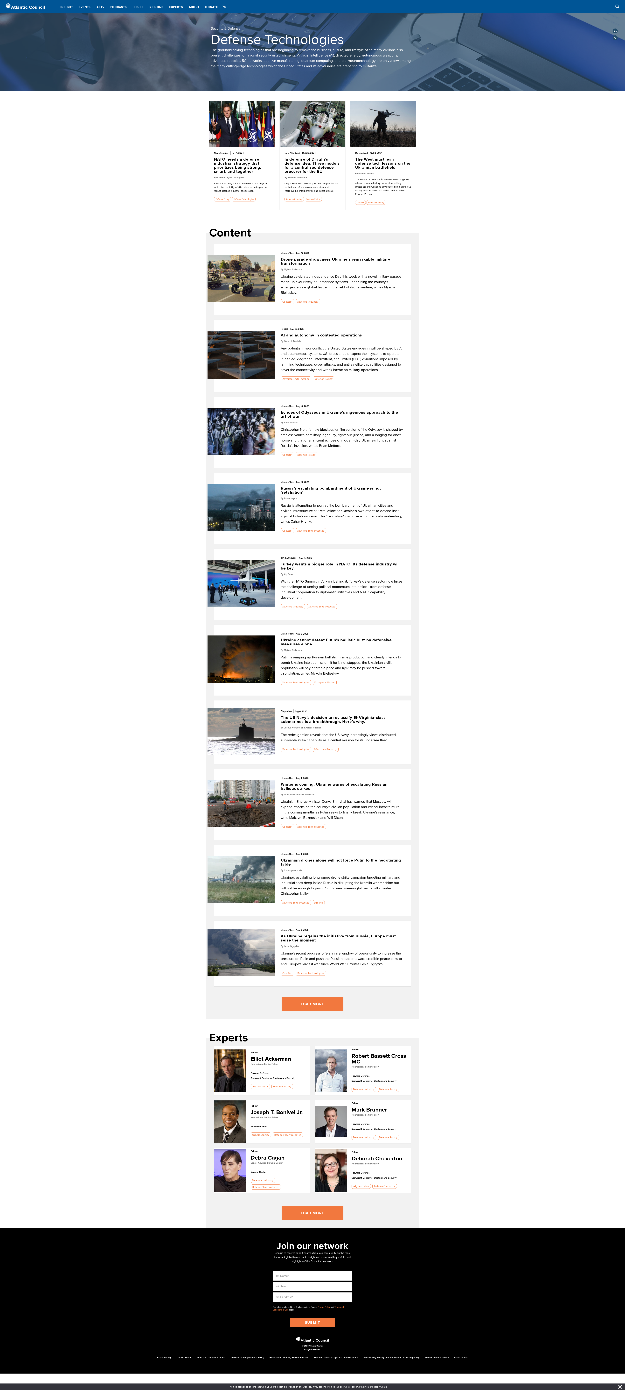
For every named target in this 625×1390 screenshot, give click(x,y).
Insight (66, 7)
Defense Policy (222, 199)
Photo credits (461, 1357)
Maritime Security (325, 749)
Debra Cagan (268, 1157)
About (194, 7)
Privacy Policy (324, 1307)
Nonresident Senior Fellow (264, 1064)
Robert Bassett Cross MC (379, 1059)
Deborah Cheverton (377, 1158)
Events (85, 7)
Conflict (360, 202)
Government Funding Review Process (289, 1357)
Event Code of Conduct (437, 1357)
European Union (324, 682)
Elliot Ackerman (271, 1059)
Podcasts (118, 7)
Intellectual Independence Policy (247, 1357)
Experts (176, 7)
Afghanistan (260, 1086)
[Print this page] (615, 31)
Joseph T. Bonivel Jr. (277, 1112)
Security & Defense (225, 28)
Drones (318, 902)
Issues (138, 7)
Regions (156, 7)
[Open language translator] (224, 6)
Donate (211, 7)
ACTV (100, 7)
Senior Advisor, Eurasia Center (267, 1162)
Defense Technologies (244, 199)
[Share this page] (615, 37)
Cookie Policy (184, 1357)
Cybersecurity (260, 1134)
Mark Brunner (369, 1109)
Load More (312, 1004)
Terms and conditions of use (210, 1357)
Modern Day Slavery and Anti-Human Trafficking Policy (391, 1357)
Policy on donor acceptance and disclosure (336, 1357)
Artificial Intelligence (295, 378)
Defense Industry (294, 199)
